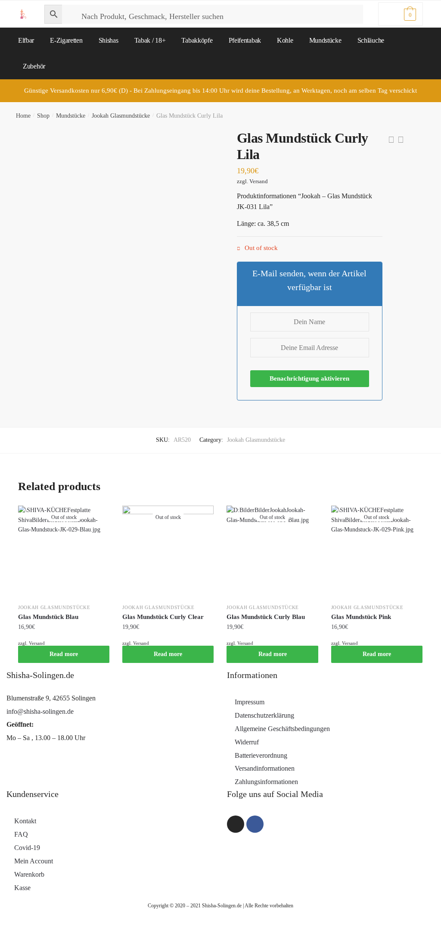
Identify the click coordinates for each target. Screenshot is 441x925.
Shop (43, 115)
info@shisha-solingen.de (40, 711)
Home (23, 115)
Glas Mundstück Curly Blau (266, 616)
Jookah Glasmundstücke (121, 115)
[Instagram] (235, 824)
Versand (258, 181)
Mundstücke (70, 115)
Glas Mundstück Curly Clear (163, 616)
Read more (64, 654)
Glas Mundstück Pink (361, 616)
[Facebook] (255, 824)
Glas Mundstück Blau (48, 616)
